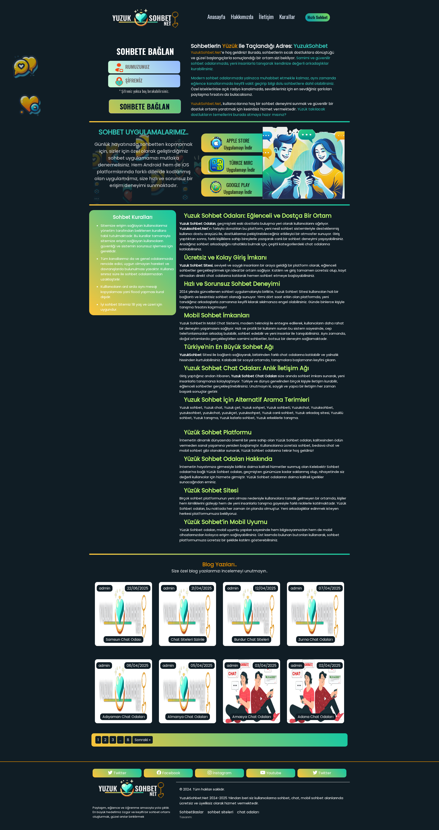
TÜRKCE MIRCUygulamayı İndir (241, 166)
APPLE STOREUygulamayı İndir (238, 144)
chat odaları (248, 812)
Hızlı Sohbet (318, 17)
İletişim (266, 16)
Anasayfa (216, 16)
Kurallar (287, 16)
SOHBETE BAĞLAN (145, 106)
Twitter (273, 773)
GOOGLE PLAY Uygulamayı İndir (238, 188)
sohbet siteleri (220, 812)
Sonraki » (142, 739)
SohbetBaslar (191, 812)
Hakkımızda (242, 16)
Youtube (222, 773)
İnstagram (170, 773)
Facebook (119, 773)
